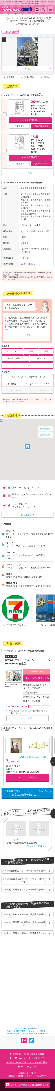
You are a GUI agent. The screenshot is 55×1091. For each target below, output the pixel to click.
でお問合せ (28, 777)
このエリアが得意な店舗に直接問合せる (29, 1084)
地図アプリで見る (46, 435)
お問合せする (42, 126)
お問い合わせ (19, 1058)
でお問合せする (38, 678)
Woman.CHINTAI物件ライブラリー (22, 1031)
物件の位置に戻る (46, 429)
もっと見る (26, 335)
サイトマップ (37, 1058)
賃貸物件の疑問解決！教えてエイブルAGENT (27, 1076)
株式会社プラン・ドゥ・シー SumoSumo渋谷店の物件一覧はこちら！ (28, 793)
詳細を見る (19, 126)
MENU (51, 9)
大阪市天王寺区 (13, 1033)
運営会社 (17, 1054)
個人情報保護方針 (35, 1054)
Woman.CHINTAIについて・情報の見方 (28, 1062)
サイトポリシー (28, 1066)
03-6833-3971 (38, 671)
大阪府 (42, 1031)
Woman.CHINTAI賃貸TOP (26, 1028)
